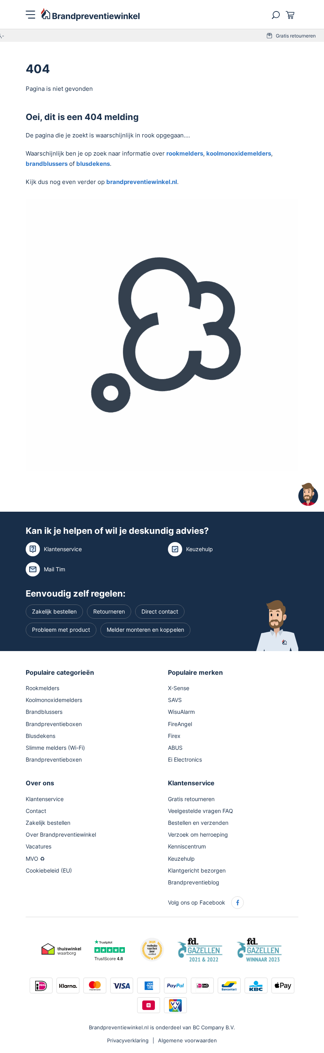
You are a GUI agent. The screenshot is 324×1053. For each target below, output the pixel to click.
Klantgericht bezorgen (197, 870)
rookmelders (184, 153)
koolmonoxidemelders (238, 153)
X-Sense (178, 688)
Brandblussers (44, 711)
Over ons (40, 783)
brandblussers (47, 163)
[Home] (90, 14)
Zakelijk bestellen (54, 611)
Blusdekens (40, 735)
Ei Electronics (185, 759)
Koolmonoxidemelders (54, 699)
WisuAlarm (181, 711)
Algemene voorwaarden (187, 1040)
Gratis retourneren (172, 36)
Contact (36, 810)
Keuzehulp (199, 549)
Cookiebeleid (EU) (49, 870)
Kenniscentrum (187, 846)
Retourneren (109, 611)
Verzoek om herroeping (198, 834)
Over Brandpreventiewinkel (61, 834)
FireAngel (180, 724)
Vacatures (38, 846)
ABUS (175, 747)
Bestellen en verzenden (198, 822)
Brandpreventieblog (193, 882)
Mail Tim (54, 569)
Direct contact (159, 611)
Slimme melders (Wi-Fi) (55, 747)
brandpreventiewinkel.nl (141, 182)
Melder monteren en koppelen (145, 629)
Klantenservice (63, 549)
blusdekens (93, 163)
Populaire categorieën (60, 672)
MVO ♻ (35, 858)
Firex (174, 735)
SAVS (175, 699)
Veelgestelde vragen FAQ (200, 810)
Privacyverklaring (128, 1040)
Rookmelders (42, 688)
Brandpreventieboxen (54, 724)
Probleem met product (61, 629)
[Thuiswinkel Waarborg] (61, 949)
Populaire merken (195, 672)
